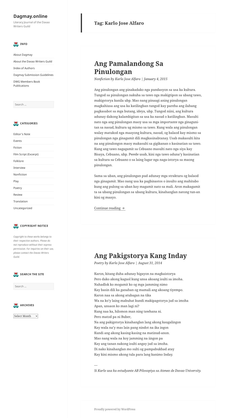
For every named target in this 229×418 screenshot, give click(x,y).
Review (17, 194)
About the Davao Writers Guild (32, 61)
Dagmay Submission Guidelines (33, 75)
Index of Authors (24, 68)
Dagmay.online (30, 16)
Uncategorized (22, 208)
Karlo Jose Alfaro (127, 79)
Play (16, 181)
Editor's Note (21, 134)
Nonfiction (20, 174)
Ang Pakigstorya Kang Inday (140, 255)
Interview (19, 168)
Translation (20, 201)
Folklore (18, 161)
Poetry (17, 188)
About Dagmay (22, 55)
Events (17, 141)
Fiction (17, 147)
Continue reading (109, 208)
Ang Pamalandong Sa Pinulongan (128, 67)
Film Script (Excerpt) (26, 154)
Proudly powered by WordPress (114, 409)
